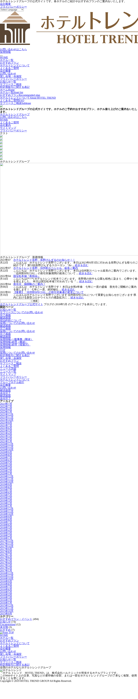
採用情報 (5, 52)
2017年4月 (6, 562)
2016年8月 (6, 584)
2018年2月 (6, 535)
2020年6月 (6, 460)
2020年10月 (6, 449)
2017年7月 (6, 554)
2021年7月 (6, 425)
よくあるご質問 (9, 68)
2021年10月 (6, 420)
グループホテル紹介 (12, 382)
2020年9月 (6, 452)
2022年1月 (6, 411)
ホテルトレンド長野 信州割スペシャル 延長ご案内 (45, 268)
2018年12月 (6, 508)
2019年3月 (6, 500)
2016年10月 (6, 578)
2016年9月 (6, 581)
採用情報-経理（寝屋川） (15, 344)
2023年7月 (6, 403)
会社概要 (5, 4)
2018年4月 (6, 530)
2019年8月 (6, 487)
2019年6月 (6, 492)
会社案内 (5, 125)
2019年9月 (6, 484)
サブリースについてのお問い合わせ (21, 312)
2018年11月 (6, 511)
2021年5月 (6, 430)
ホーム (7, 89)
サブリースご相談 (11, 84)
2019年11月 (6, 479)
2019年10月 (6, 481)
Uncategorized (7, 624)
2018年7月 (6, 522)
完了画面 (5, 315)
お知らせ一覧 (8, 81)
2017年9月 (6, 549)
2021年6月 (6, 428)
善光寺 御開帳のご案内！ (29, 284)
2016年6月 (6, 589)
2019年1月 (6, 506)
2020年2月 (6, 471)
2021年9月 (6, 422)
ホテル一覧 (6, 60)
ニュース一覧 (8, 371)
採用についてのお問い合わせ (17, 323)
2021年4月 (6, 433)
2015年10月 (6, 611)
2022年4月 (6, 409)
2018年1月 (6, 538)
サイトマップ (8, 127)
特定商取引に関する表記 (15, 87)
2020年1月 (6, 473)
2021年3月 (6, 436)
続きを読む (81, 265)
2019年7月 (6, 489)
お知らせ (5, 621)
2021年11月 (6, 417)
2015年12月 (6, 605)
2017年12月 (6, 541)
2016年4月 (6, 594)
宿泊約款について (11, 320)
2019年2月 (6, 503)
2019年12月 (6, 476)
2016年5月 (6, 592)
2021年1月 (6, 441)
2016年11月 (6, 576)
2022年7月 (6, 406)
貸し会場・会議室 (11, 76)
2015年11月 (6, 608)
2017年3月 (6, 565)
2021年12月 (6, 414)
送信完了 (5, 393)
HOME (4, 57)
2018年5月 (6, 527)
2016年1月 (6, 602)
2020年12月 (6, 444)
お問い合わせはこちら (13, 49)
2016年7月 (6, 586)
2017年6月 (6, 557)
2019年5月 (6, 495)
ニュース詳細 (8, 368)
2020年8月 (6, 455)
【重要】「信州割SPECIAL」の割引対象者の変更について (48, 292)
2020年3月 (6, 468)
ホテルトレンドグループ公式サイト (21, 304)
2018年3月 (6, 533)
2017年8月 (6, 551)
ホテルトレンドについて (15, 65)
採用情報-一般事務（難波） (16, 339)
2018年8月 (6, 519)
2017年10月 (6, 546)
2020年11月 (6, 446)
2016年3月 (6, 597)
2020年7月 (6, 457)
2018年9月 (6, 516)
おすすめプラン (9, 62)
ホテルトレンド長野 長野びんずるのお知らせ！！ (44, 259)
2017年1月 (6, 570)
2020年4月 (6, 465)
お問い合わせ (8, 73)
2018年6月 (6, 524)
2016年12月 (6, 573)
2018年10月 (6, 514)
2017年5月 (6, 559)
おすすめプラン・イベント (16, 619)
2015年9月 (6, 613)
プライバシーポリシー (13, 6)
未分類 (4, 627)
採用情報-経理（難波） (14, 342)
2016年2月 (6, 600)
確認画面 (5, 317)
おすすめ (5, 629)
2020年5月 (6, 463)
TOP (2, 350)
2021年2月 (6, 438)
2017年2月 (6, 567)
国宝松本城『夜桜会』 (26, 276)
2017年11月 (6, 543)
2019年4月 (6, 498)
